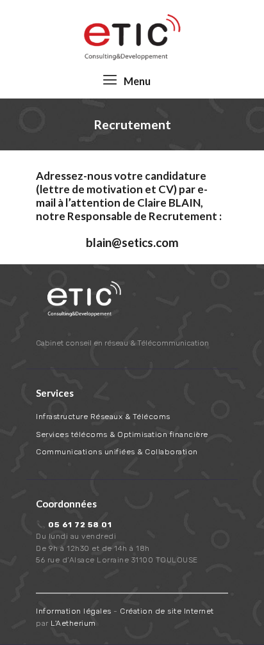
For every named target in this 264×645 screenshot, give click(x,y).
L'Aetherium (73, 623)
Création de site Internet (167, 611)
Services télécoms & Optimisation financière (122, 434)
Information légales (73, 611)
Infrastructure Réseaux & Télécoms (103, 416)
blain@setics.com (132, 242)
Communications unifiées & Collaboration (117, 451)
